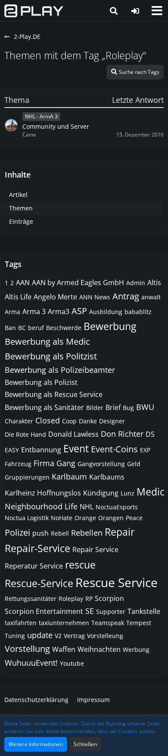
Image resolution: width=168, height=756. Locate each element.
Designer (112, 421)
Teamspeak (107, 623)
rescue (80, 565)
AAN (23, 282)
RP (89, 598)
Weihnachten (99, 649)
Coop (69, 421)
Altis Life (18, 297)
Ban (10, 328)
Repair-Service (37, 548)
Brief (113, 407)
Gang (65, 463)
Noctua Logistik (27, 518)
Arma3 (58, 311)
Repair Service (95, 549)
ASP (79, 311)
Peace (134, 518)
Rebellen (87, 532)
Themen (21, 208)
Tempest (138, 623)
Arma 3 (34, 311)
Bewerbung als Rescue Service (54, 394)
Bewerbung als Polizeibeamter (60, 370)
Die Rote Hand (25, 434)
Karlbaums (106, 477)
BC (22, 328)
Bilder (94, 407)
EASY (12, 450)
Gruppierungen (27, 477)
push (40, 533)
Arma (12, 312)
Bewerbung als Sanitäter (44, 407)
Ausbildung (105, 312)
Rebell (60, 533)
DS (150, 434)
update (40, 635)
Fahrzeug (18, 464)
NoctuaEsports (117, 507)
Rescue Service (116, 582)
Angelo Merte (55, 297)
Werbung (136, 649)
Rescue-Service (39, 583)
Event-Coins (114, 449)
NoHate (61, 518)
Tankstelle (144, 611)
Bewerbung (110, 326)
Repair (119, 532)
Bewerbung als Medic (47, 341)
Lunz (127, 493)
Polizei (17, 532)
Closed (47, 420)
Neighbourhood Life (41, 506)
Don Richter (122, 434)
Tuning (15, 636)
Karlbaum (69, 476)
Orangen (111, 518)
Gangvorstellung (101, 464)
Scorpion (109, 598)
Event (76, 448)
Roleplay (71, 598)
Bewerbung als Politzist (51, 356)
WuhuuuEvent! (31, 663)
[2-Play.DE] (34, 10)
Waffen (63, 649)
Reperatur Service (34, 566)
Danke (88, 421)
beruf (36, 328)
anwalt (151, 297)
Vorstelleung (105, 636)
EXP (145, 450)
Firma (44, 463)
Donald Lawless (73, 434)
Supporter (110, 611)
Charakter (19, 421)
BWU (145, 407)
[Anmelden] (135, 10)
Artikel (18, 195)
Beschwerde (63, 328)
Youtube (72, 663)
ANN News (94, 297)
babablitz (138, 312)
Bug (128, 407)
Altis (154, 282)
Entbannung (41, 449)
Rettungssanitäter (30, 598)
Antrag (125, 296)
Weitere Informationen (36, 744)
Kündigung (100, 493)
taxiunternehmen (64, 623)
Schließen (85, 744)
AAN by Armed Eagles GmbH (78, 282)
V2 (58, 636)
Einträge (21, 221)
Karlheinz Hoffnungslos (43, 493)
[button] (156, 10)
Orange (85, 518)
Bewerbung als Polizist (41, 382)
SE (89, 611)
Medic (151, 492)
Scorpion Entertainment (44, 611)
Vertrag (74, 636)
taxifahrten (21, 623)
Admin (135, 283)
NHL (86, 506)
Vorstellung (27, 648)
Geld (133, 464)
